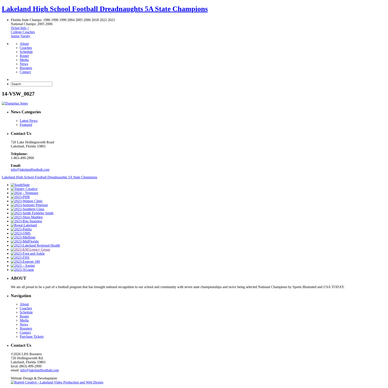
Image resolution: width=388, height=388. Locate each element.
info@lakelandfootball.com (30, 169)
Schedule (26, 52)
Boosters (26, 68)
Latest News (28, 121)
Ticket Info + (20, 28)
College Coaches (23, 32)
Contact (25, 72)
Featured (26, 125)
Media (24, 60)
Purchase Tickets (32, 336)
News (24, 64)
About (24, 44)
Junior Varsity (20, 36)
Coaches (26, 48)
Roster (24, 56)
